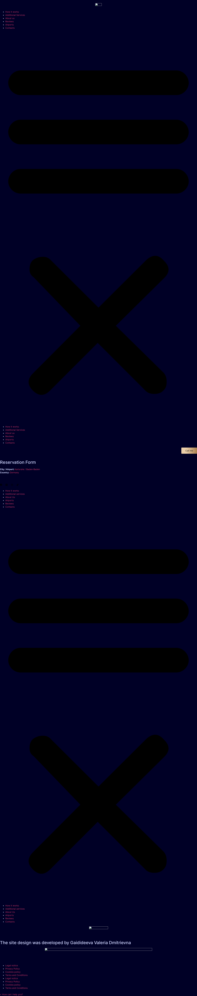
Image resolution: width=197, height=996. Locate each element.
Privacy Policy (12, 968)
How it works (12, 11)
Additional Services (15, 15)
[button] (98, 227)
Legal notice (11, 965)
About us (9, 18)
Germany (14, 472)
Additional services (15, 494)
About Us (10, 497)
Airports (9, 24)
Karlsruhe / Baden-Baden (27, 469)
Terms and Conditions (16, 975)
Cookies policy (13, 972)
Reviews (9, 21)
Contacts (10, 28)
